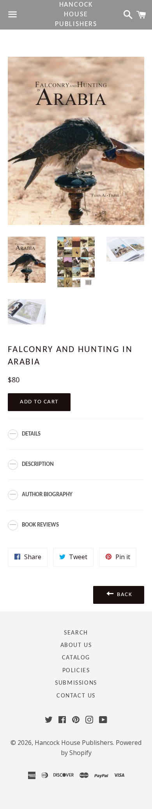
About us (76, 645)
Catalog (76, 658)
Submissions (76, 683)
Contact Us (76, 696)
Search (76, 633)
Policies (76, 671)
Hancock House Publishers (76, 14)
